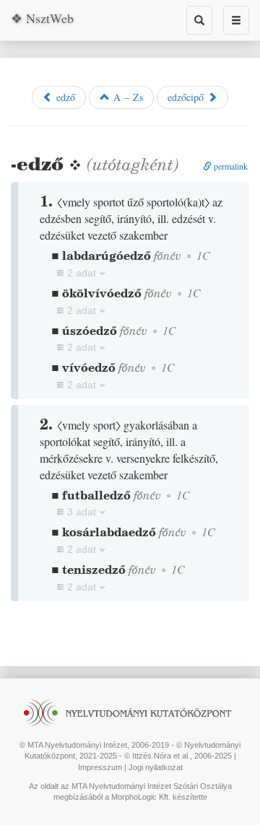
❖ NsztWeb (42, 18)
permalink (230, 166)
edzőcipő (187, 97)
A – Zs (126, 97)
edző (64, 97)
